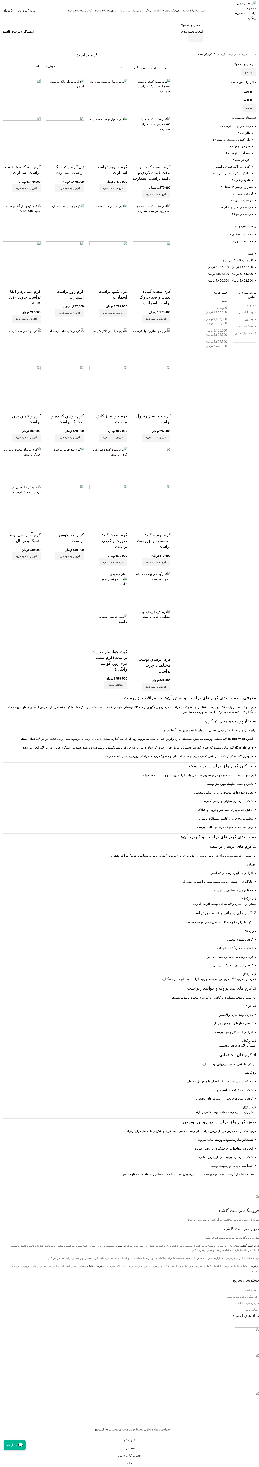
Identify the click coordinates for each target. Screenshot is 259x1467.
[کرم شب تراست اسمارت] (108, 223)
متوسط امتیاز (247, 312)
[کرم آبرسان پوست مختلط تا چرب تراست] (151, 590)
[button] (156, 194)
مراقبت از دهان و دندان (238, 207)
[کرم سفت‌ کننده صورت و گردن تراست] (108, 466)
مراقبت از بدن (244, 200)
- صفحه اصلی (251, 1290)
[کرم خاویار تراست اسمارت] (108, 98)
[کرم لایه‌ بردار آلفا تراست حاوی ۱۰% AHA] (22, 223)
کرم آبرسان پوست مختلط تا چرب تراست (154, 665)
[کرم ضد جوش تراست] (65, 466)
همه (250, 253)
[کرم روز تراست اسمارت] (65, 223)
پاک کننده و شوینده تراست (233, 139)
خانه (253, 54)
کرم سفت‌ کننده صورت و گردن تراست (113, 540)
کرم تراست (242, 159)
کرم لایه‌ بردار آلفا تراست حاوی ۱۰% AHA (25, 297)
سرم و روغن (242, 146)
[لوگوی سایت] (245, 10)
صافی (249, 107)
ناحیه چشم (243, 180)
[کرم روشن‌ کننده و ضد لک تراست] (65, 347)
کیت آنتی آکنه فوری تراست (233, 166)
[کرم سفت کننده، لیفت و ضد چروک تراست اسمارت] (151, 222)
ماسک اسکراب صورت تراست (231, 173)
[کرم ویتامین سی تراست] (22, 347)
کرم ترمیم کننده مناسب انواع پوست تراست (153, 540)
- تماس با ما (252, 1309)
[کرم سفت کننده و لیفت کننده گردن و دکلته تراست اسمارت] (151, 98)
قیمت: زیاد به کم (245, 333)
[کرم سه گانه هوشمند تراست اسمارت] (22, 98)
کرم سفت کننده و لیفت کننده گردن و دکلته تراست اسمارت (151, 172)
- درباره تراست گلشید (247, 1303)
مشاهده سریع (165, 159)
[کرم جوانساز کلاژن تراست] (108, 347)
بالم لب (245, 132)
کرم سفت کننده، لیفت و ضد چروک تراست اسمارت (154, 297)
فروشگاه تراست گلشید (238, 1210)
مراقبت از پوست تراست (231, 54)
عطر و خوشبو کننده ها (239, 187)
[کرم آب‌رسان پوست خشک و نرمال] (22, 466)
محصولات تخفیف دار (240, 234)
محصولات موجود (242, 241)
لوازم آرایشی (245, 193)
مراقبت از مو (244, 213)
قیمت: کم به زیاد (245, 326)
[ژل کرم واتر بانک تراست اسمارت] (65, 98)
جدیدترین (250, 319)
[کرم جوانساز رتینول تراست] (151, 347)
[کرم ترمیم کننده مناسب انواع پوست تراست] (151, 466)
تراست (252, 1265)
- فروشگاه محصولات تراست (243, 1296)
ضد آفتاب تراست (239, 153)
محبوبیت (250, 304)
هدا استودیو (101, 1429)
